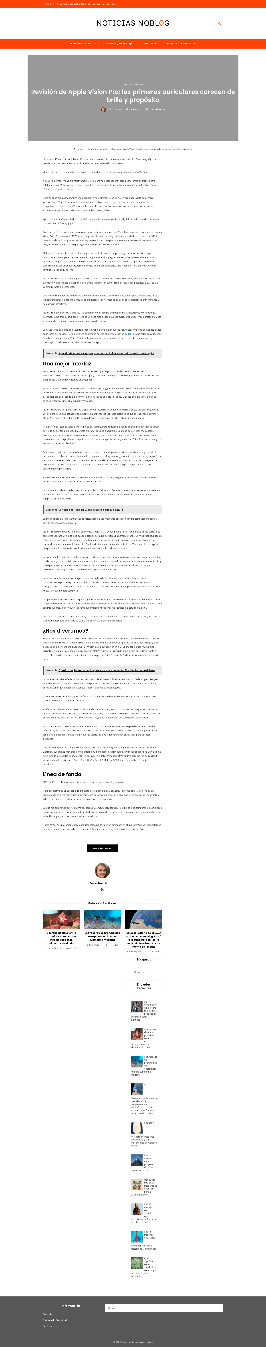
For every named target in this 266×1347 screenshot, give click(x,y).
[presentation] (57, 3)
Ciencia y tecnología (133, 85)
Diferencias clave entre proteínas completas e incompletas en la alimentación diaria (61, 938)
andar (128, 333)
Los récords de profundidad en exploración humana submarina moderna (102, 936)
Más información (102, 848)
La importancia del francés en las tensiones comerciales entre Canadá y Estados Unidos (89, 4)
